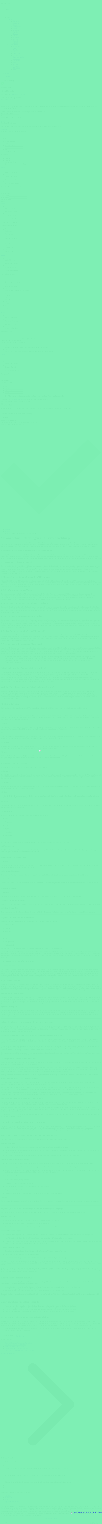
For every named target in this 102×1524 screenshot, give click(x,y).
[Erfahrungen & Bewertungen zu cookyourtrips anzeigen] (86, 1513)
